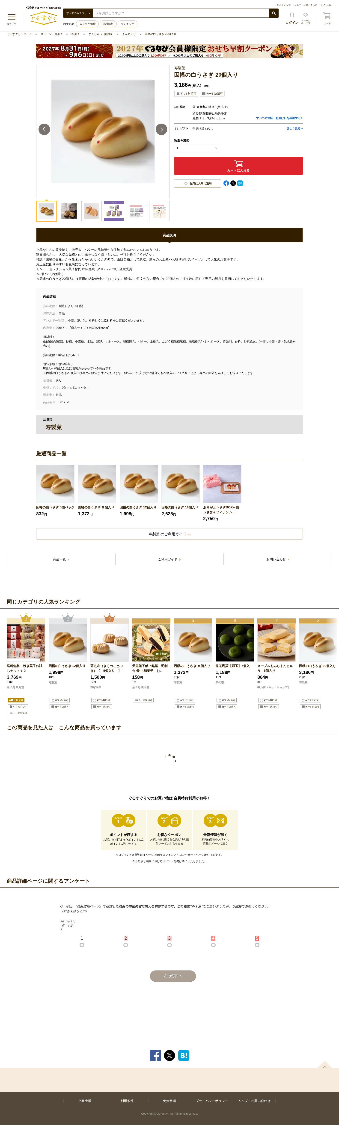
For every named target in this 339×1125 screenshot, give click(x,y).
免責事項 (169, 1101)
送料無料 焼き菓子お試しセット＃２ (24, 668)
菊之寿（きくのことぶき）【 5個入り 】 (106, 668)
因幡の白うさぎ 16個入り (179, 507)
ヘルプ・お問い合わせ (305, 5)
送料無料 (108, 24)
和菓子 (75, 34)
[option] (55, 493)
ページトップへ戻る (324, 1064)
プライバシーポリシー (212, 1101)
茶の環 (220, 682)
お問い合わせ (276, 559)
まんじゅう (129, 34)
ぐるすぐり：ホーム (19, 34)
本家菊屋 (95, 687)
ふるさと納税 (87, 24)
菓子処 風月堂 (15, 687)
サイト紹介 (326, 5)
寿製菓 (53, 682)
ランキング (127, 24)
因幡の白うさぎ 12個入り (138, 507)
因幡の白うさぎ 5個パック (55, 507)
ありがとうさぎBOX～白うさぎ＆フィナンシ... (221, 509)
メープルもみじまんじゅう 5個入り (275, 668)
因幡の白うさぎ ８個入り (96, 507)
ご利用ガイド (168, 559)
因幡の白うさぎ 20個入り (160, 34)
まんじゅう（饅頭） (101, 34)
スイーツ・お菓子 (52, 34)
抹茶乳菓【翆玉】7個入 (233, 666)
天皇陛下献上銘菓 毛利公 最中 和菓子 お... (150, 668)
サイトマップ (284, 5)
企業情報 (84, 1101)
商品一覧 (60, 559)
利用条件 (127, 1101)
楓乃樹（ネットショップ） (274, 687)
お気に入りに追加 (201, 183)
